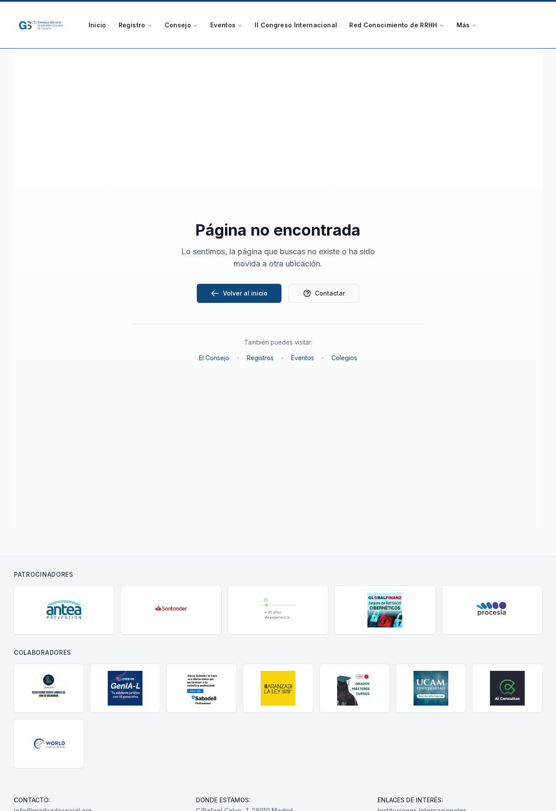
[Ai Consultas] (507, 688)
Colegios (344, 357)
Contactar (330, 293)
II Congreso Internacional (296, 25)
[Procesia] (492, 610)
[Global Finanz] (385, 610)
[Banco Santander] (171, 610)
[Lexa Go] (48, 688)
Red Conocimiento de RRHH (393, 25)
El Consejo (214, 357)
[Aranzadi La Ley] (278, 688)
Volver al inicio (245, 293)
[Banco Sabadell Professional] (201, 688)
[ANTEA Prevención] (64, 610)
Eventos (222, 25)
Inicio (97, 25)
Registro (132, 25)
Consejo (178, 25)
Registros (260, 357)
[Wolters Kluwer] (278, 610)
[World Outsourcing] (48, 743)
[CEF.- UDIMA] (354, 688)
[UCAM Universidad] (431, 688)
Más (463, 25)
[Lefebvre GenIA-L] (125, 688)
